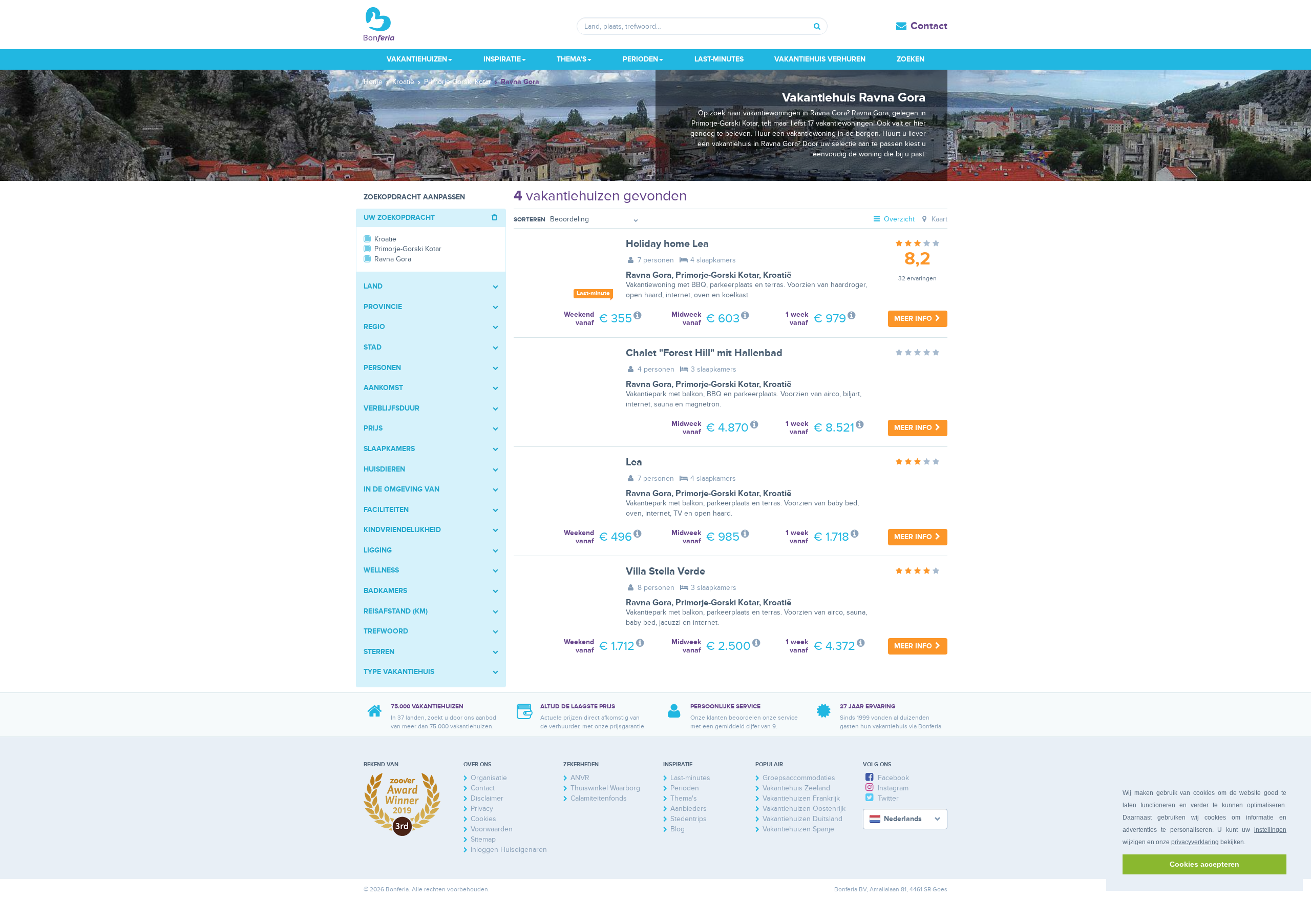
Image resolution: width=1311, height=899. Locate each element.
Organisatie (489, 777)
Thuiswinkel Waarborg (605, 788)
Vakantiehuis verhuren (819, 59)
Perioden (684, 788)
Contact (929, 26)
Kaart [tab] (938, 219)
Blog (677, 829)
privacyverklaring (1195, 842)
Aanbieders (688, 808)
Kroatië (777, 275)
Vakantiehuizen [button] (417, 59)
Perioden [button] (640, 59)
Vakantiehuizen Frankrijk (801, 798)
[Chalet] (562, 380)
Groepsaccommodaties (799, 777)
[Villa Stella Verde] (562, 598)
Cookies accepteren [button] (1204, 864)
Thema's (683, 798)
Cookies (483, 818)
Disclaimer (487, 798)
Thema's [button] (571, 59)
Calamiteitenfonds (598, 798)
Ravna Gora (648, 275)
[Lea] (562, 489)
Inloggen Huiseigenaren (509, 849)
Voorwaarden (492, 829)
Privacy (482, 808)
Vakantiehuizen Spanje (798, 829)
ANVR (579, 777)
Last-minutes (719, 59)
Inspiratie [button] (502, 59)
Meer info (914, 318)
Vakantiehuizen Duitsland (802, 818)
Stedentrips (688, 818)
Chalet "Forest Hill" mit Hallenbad (704, 353)
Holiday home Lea (667, 244)
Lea (634, 462)
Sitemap (483, 839)
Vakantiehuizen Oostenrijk (804, 808)
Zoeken (910, 59)
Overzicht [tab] (898, 219)
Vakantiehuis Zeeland (796, 788)
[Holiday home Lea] (562, 271)
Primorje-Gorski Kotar (717, 275)
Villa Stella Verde (665, 571)
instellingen (1270, 829)
